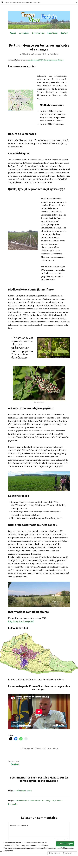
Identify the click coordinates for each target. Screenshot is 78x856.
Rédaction (26, 54)
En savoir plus (38, 33)
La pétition (52, 33)
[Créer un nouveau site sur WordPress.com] (39, 2)
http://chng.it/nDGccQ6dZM (21, 621)
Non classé (54, 54)
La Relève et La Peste (22, 790)
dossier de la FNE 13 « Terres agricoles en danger (45, 60)
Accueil (13, 33)
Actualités (24, 33)
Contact (64, 33)
